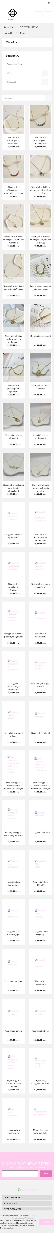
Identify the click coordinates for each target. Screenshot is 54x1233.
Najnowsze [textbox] (8, 98)
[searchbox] (22, 82)
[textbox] (24, 73)
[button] (27, 1197)
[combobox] (27, 73)
